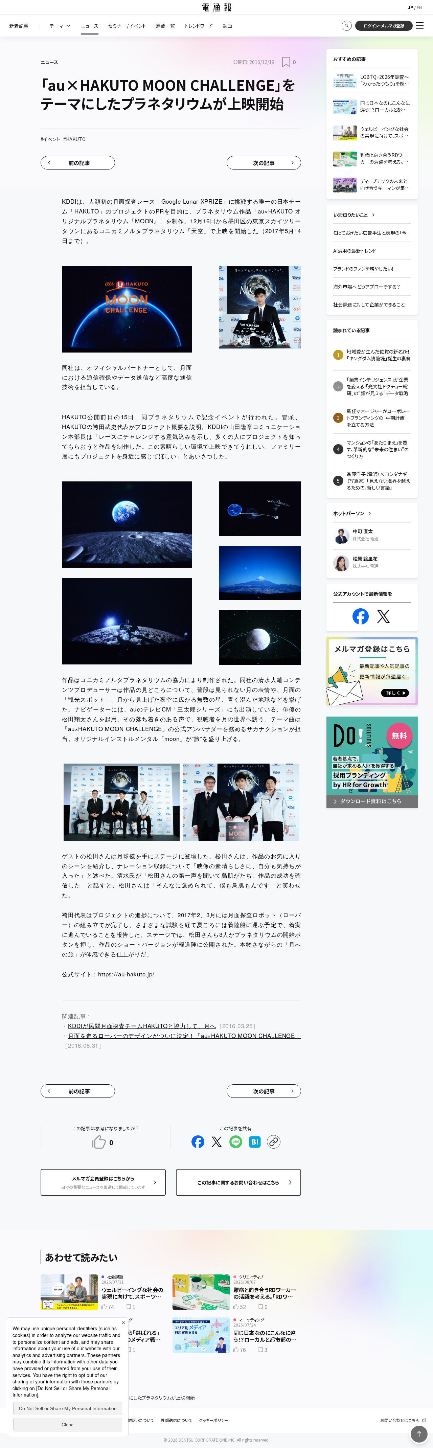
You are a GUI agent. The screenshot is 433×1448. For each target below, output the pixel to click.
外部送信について (176, 1420)
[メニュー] (420, 25)
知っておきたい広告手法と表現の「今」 (371, 232)
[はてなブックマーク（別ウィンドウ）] (254, 1142)
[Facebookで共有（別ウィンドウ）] (198, 1142)
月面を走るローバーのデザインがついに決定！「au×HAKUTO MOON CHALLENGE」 (184, 1035)
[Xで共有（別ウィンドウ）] (217, 1142)
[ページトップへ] (419, 1434)
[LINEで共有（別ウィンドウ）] (236, 1142)
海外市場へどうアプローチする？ (366, 286)
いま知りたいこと (350, 214)
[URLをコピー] (273, 1142)
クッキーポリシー (214, 1420)
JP (410, 7)
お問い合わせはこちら (399, 1420)
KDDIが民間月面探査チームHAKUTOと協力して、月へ (142, 1025)
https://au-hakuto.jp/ (126, 974)
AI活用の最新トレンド (355, 250)
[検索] (347, 26)
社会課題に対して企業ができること (369, 304)
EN (419, 7)
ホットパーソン (348, 513)
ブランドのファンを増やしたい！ (363, 268)
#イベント (50, 139)
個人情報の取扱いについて (130, 1420)
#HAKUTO (74, 139)
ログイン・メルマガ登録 (384, 25)
